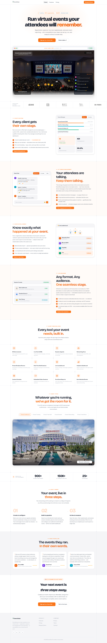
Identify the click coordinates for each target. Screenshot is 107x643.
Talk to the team (62, 604)
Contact (56, 625)
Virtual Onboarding (69, 414)
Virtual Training (36, 414)
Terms (55, 623)
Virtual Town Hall (47, 414)
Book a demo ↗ (63, 40)
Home (45, 2)
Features (51, 2)
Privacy (55, 620)
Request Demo (89, 2)
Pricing (57, 2)
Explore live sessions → (63, 311)
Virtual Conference (25, 414)
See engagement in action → (65, 208)
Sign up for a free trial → (47, 40)
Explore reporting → (19, 257)
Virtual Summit (58, 414)
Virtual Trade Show (81, 414)
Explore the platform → (20, 151)
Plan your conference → (84, 462)
